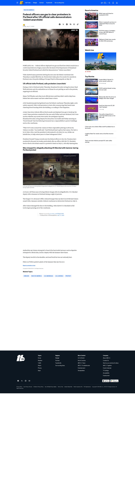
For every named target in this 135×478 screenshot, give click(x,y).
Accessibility (106, 373)
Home (39, 358)
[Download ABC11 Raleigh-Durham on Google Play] (114, 381)
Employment (106, 375)
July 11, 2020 (61, 215)
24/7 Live (28, 3)
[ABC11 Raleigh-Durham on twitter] (21, 380)
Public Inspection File (78, 386)
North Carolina (82, 360)
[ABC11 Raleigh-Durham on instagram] (25, 380)
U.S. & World (81, 358)
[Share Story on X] (63, 24)
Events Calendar (107, 368)
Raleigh (35, 3)
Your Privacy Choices (28, 386)
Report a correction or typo (29, 265)
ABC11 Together (107, 365)
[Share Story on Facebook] (59, 24)
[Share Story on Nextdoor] (70, 24)
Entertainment (81, 368)
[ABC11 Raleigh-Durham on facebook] (18, 380)
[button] (17, 2)
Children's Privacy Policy (38, 386)
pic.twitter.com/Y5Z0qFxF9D (56, 213)
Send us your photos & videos (110, 363)
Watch (39, 365)
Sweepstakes (81, 370)
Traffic (39, 363)
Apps (39, 370)
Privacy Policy (19, 386)
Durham (41, 3)
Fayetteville (49, 3)
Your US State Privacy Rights (50, 386)
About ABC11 (106, 358)
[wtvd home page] (21, 358)
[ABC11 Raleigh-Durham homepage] (22, 3)
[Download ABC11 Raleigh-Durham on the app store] (106, 381)
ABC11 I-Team (81, 363)
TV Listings (106, 370)
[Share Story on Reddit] (67, 24)
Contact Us (106, 360)
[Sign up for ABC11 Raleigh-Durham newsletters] (29, 380)
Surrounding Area (59, 3)
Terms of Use (60, 386)
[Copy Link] (77, 24)
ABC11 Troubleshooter (84, 365)
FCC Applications (87, 386)
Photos (40, 368)
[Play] (100, 61)
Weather (40, 360)
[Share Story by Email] (74, 24)
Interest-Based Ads (68, 386)
